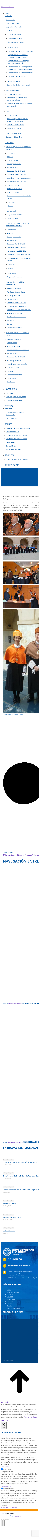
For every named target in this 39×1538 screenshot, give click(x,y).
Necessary (7, 1469)
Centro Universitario (13, 1292)
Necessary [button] (5, 1467)
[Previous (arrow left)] (1, 1523)
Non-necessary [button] (6, 1486)
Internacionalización (13, 1308)
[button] (18, 10)
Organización (11, 1294)
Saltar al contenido (7, 7)
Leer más (4, 1420)
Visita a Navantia (9, 1231)
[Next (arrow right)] (4, 1523)
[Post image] (8, 1160)
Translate (17, 1516)
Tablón (9, 1306)
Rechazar (34, 1417)
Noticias (11, 714)
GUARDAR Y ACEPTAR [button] (9, 1507)
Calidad (9, 1304)
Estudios (10, 1297)
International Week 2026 (12, 1217)
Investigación (11, 1299)
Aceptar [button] (27, 1417)
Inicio (9, 1290)
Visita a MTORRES (9, 1203)
